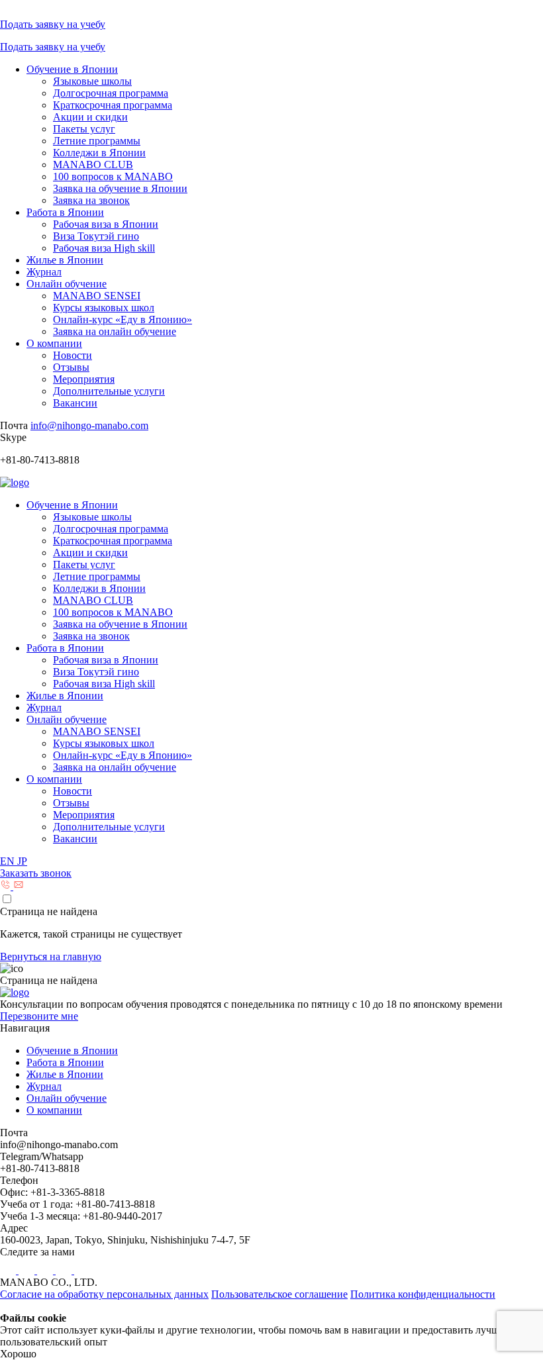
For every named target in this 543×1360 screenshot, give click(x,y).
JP (22, 861)
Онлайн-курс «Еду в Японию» (122, 319)
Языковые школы (92, 81)
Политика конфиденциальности (422, 1294)
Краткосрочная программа (112, 105)
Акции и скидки (90, 116)
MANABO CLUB (93, 164)
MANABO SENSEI (96, 295)
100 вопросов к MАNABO (113, 176)
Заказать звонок (36, 873)
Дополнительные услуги (109, 391)
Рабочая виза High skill (104, 248)
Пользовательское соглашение (279, 1294)
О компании (54, 343)
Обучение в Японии (72, 69)
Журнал (44, 271)
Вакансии (75, 403)
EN (8, 861)
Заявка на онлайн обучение (114, 331)
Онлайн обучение (66, 283)
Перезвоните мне (39, 1016)
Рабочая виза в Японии (105, 224)
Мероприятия (84, 379)
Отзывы (71, 367)
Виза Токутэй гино (96, 236)
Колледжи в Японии (99, 152)
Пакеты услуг (84, 128)
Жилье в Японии (64, 260)
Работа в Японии (65, 212)
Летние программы (96, 140)
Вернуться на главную (50, 956)
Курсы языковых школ (103, 307)
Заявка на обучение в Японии (120, 188)
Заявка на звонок (91, 200)
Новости (72, 355)
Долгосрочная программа (110, 93)
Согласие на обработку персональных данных (104, 1294)
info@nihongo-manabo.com (89, 425)
